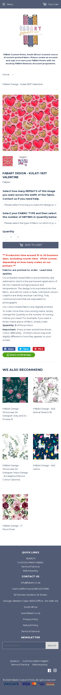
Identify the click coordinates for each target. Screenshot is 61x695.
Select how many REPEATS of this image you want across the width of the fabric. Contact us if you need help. (29, 195)
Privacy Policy (30, 619)
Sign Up (52, 645)
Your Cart (53, 4)
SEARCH (30, 558)
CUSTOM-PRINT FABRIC (30, 562)
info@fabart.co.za (30, 582)
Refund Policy (30, 625)
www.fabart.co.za (30, 613)
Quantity (8, 231)
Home (6, 74)
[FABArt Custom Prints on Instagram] (55, 671)
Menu (10, 4)
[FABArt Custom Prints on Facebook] (49, 671)
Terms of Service (30, 566)
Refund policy (30, 570)
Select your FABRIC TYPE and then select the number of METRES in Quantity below (30, 215)
